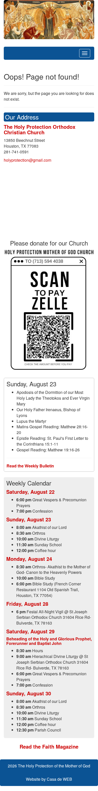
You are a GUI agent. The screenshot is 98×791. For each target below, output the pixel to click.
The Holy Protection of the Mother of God (54, 766)
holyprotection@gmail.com (27, 160)
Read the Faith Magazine (49, 746)
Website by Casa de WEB (49, 779)
